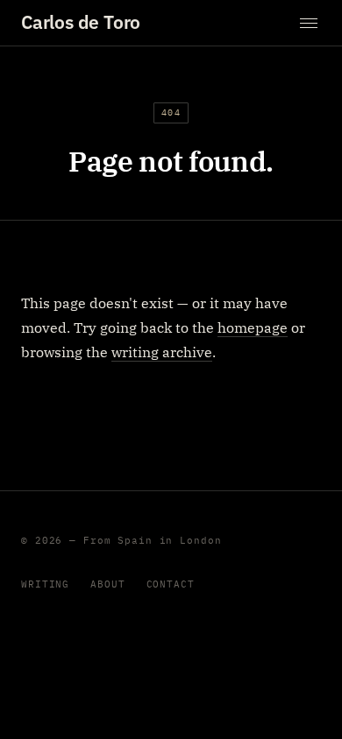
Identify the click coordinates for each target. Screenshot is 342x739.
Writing (45, 584)
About (107, 584)
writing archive (161, 352)
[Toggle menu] (308, 23)
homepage (252, 327)
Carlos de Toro (80, 22)
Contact (170, 584)
